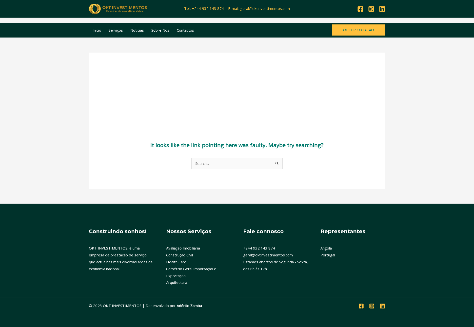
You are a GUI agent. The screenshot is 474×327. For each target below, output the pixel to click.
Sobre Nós (160, 30)
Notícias (137, 30)
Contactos (185, 30)
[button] (358, 30)
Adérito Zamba (189, 305)
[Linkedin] (382, 9)
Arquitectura (176, 282)
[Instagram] (371, 9)
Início (97, 30)
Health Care (176, 261)
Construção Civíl (179, 254)
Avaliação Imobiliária (183, 248)
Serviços (116, 30)
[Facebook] (360, 9)
